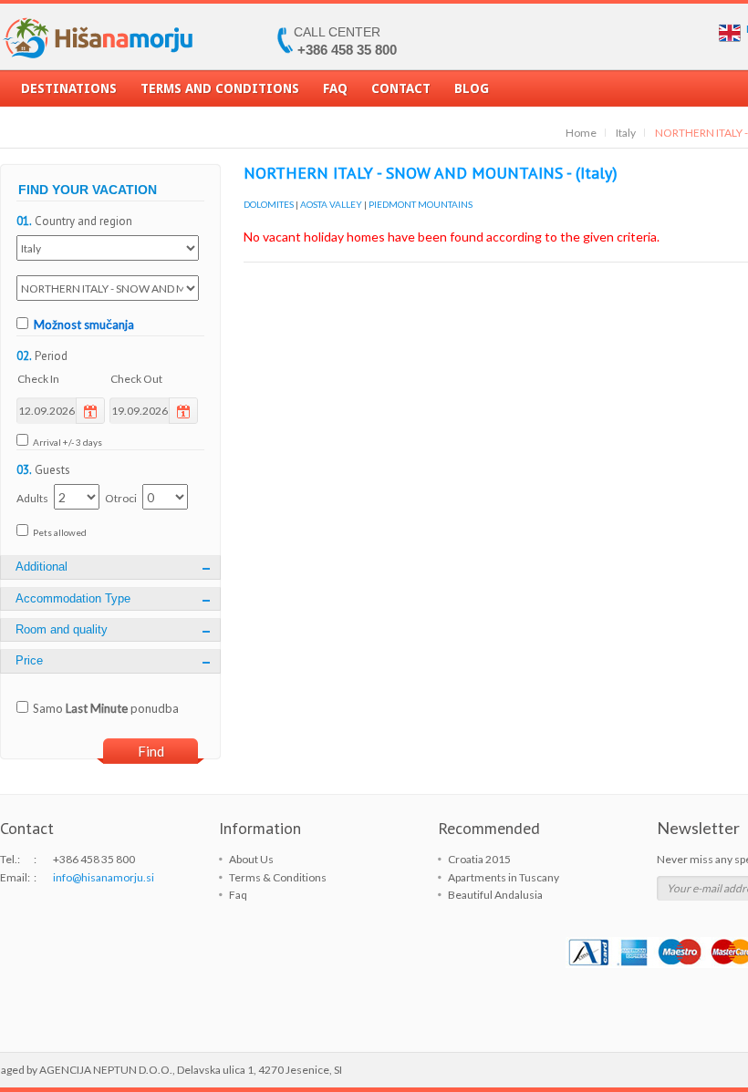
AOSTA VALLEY (331, 204)
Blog (471, 88)
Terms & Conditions (278, 877)
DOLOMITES (269, 204)
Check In (38, 379)
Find (151, 751)
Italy (626, 132)
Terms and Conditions (219, 88)
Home (581, 132)
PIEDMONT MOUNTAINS (421, 204)
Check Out (136, 379)
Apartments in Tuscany (503, 877)
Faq (335, 88)
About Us (251, 859)
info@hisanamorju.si (103, 877)
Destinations (69, 88)
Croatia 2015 (479, 859)
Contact (401, 88)
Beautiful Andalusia (495, 894)
